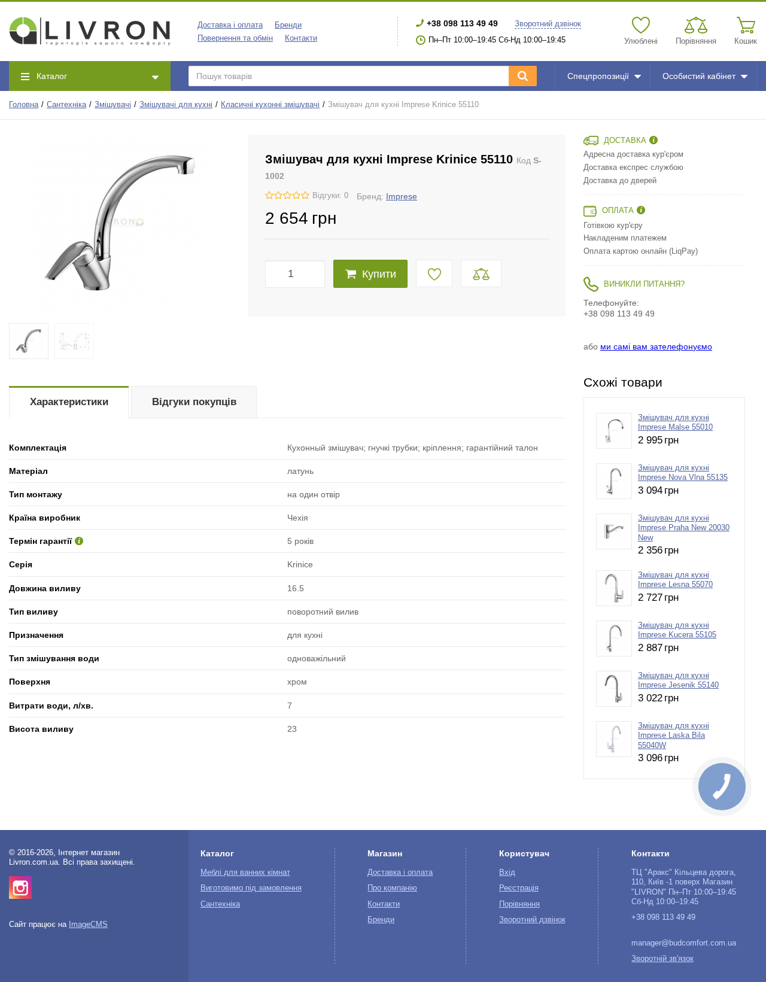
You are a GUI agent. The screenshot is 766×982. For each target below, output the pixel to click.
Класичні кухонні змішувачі (270, 105)
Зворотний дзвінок (548, 24)
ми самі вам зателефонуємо (656, 346)
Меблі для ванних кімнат (245, 872)
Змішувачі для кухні (175, 105)
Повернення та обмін (235, 38)
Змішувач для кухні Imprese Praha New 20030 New (683, 528)
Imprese (401, 196)
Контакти (301, 38)
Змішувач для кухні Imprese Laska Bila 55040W (673, 736)
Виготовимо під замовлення (251, 888)
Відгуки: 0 (330, 195)
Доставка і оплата (230, 25)
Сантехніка (66, 105)
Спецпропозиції (598, 76)
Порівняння (519, 904)
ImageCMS (88, 924)
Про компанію (392, 888)
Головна (23, 105)
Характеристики (69, 402)
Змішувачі (113, 105)
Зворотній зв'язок (662, 958)
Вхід (507, 872)
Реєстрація (519, 888)
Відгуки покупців (194, 402)
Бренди (288, 25)
